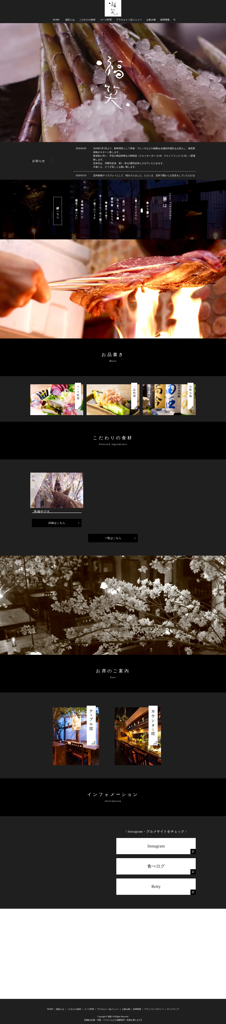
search (174, 19)
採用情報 (165, 20)
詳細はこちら (57, 211)
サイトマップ (173, 1009)
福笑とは (70, 20)
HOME (56, 20)
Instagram (156, 846)
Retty (156, 886)
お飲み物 (151, 20)
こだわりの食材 (87, 20)
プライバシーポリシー (154, 1009)
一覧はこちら (113, 538)
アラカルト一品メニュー (129, 20)
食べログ (156, 866)
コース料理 (106, 20)
